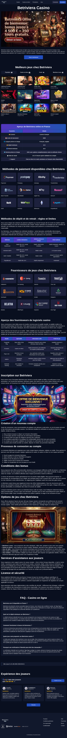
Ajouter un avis (57, 680)
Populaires (7, 72)
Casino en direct (24, 72)
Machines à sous (57, 72)
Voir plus (33, 704)
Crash (40, 72)
